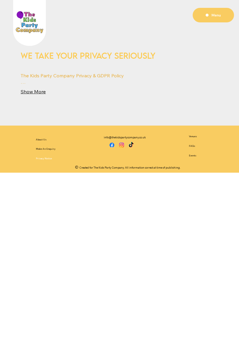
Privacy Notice (44, 158)
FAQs (192, 145)
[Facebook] (112, 145)
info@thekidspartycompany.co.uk (125, 137)
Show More (33, 91)
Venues (193, 136)
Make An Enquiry (45, 148)
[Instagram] (121, 145)
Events (192, 155)
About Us (41, 139)
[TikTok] (131, 145)
